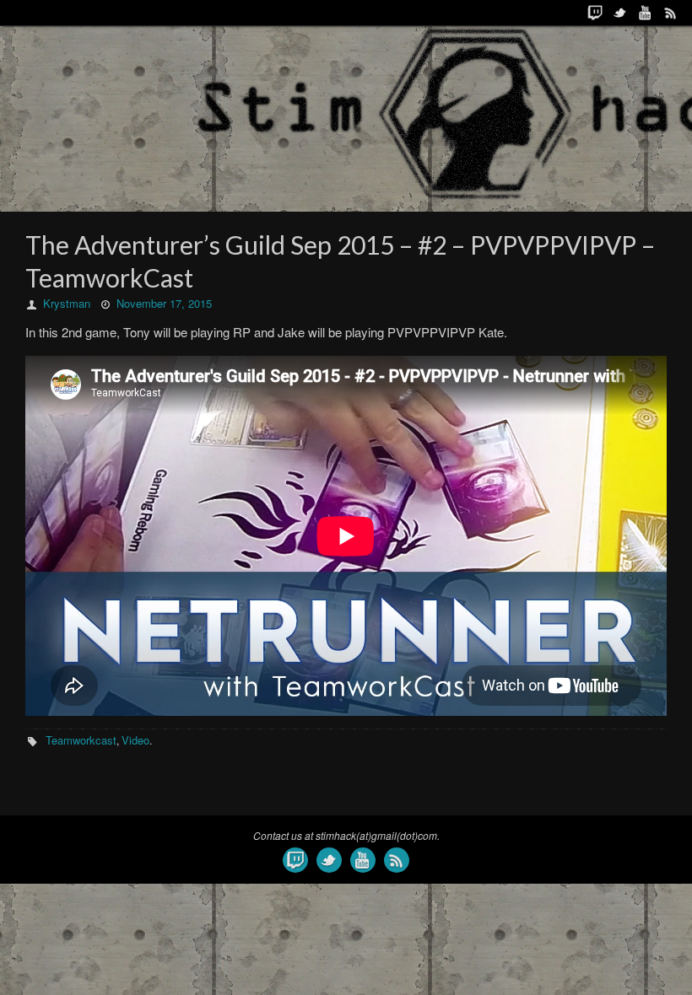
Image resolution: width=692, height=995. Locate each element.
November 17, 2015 (164, 303)
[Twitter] (620, 12)
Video (135, 740)
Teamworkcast (81, 740)
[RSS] (671, 12)
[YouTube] (645, 12)
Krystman (66, 303)
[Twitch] (595, 12)
